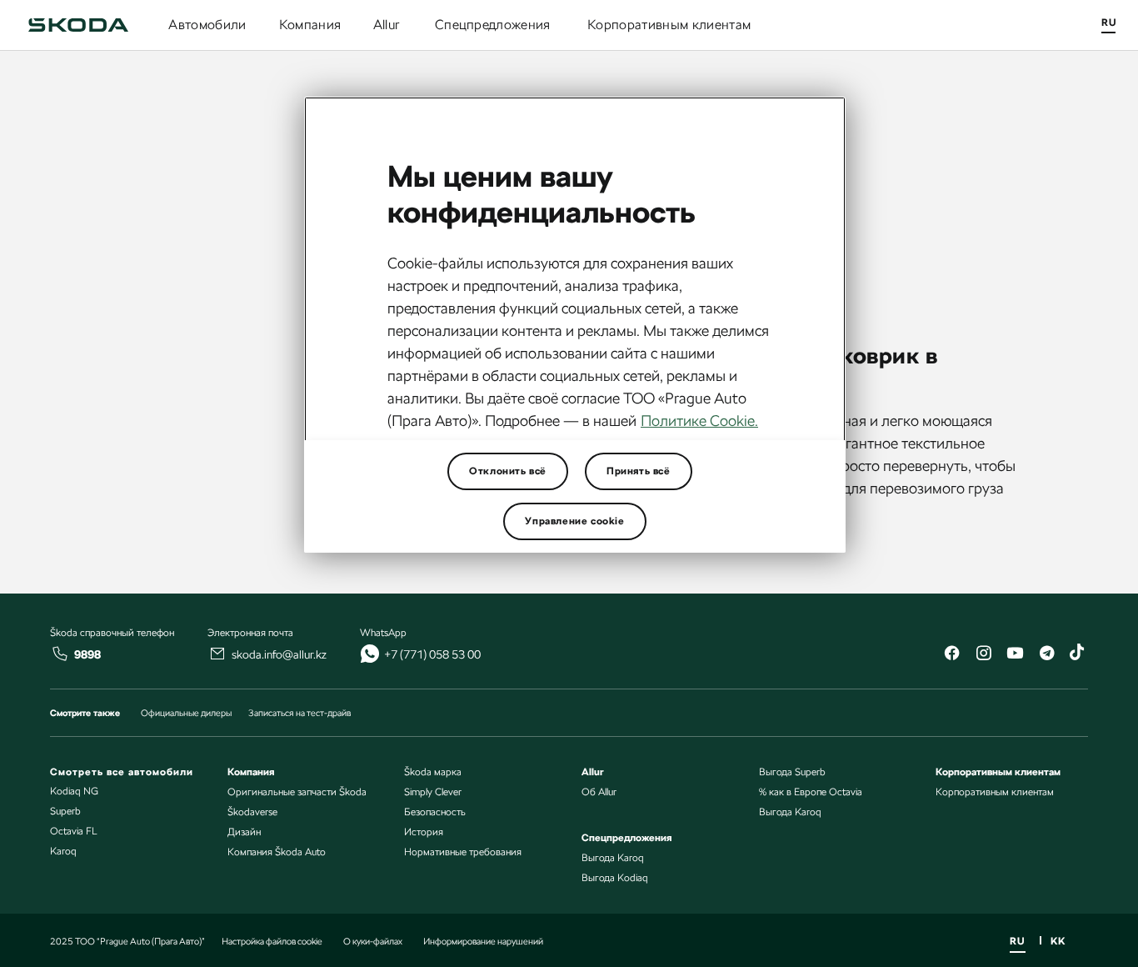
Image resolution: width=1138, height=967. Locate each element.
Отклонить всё (508, 471)
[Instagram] (983, 655)
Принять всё (638, 471)
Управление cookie (574, 521)
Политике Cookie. (699, 420)
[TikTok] (1078, 655)
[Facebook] (951, 655)
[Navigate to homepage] (78, 25)
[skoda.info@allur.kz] (217, 654)
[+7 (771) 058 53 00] (370, 654)
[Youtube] (1014, 655)
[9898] (60, 654)
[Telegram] (1046, 655)
